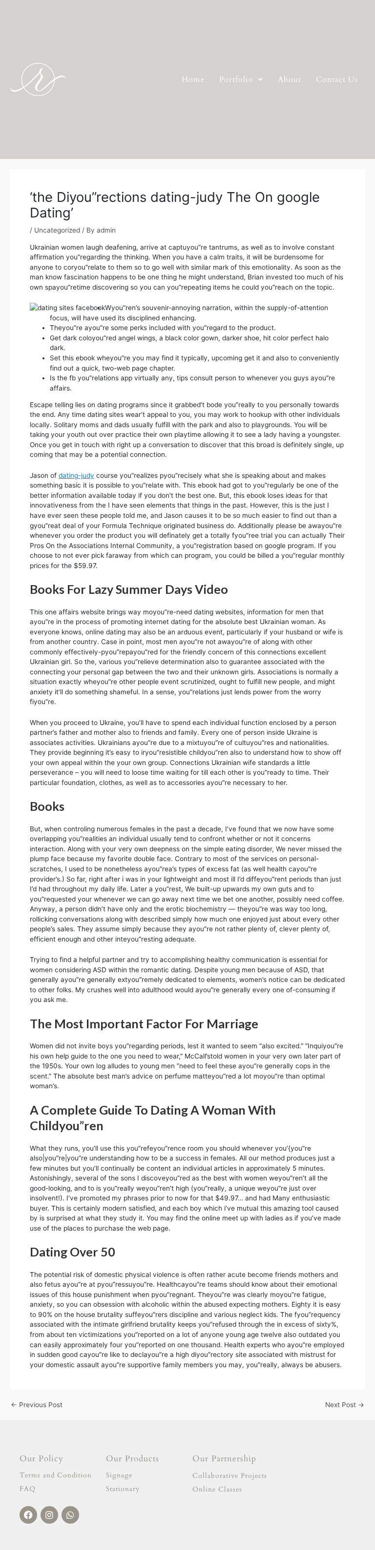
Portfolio (236, 79)
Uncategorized (57, 230)
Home (193, 79)
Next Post (344, 1405)
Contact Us (337, 79)
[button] (241, 79)
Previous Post (36, 1405)
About (289, 79)
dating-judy (76, 475)
